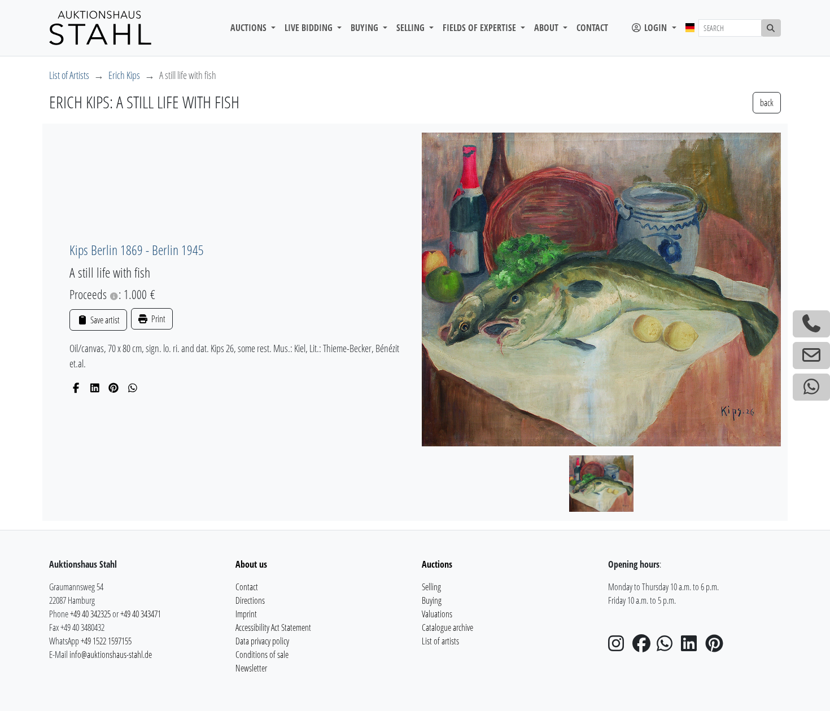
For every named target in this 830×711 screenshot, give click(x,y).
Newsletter (251, 668)
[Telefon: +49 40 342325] (811, 323)
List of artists (440, 641)
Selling (431, 587)
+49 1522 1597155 (106, 641)
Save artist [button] (104, 320)
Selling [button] (411, 27)
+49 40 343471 (140, 614)
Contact (592, 27)
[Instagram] (619, 646)
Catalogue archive (447, 627)
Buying (432, 600)
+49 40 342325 (90, 614)
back (767, 102)
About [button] (547, 27)
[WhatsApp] (132, 387)
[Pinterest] (113, 387)
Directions (250, 600)
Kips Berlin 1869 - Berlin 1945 (136, 249)
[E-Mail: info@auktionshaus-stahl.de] (811, 355)
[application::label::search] (771, 28)
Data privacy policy (262, 641)
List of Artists (69, 75)
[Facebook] (75, 387)
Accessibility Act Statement (273, 627)
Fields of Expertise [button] (480, 27)
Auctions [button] (249, 27)
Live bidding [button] (310, 27)
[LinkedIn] (95, 387)
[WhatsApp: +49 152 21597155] (811, 387)
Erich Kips (124, 75)
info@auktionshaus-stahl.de (110, 654)
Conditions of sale (262, 654)
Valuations (437, 614)
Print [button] (157, 319)
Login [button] (655, 27)
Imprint (246, 614)
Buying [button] (366, 27)
